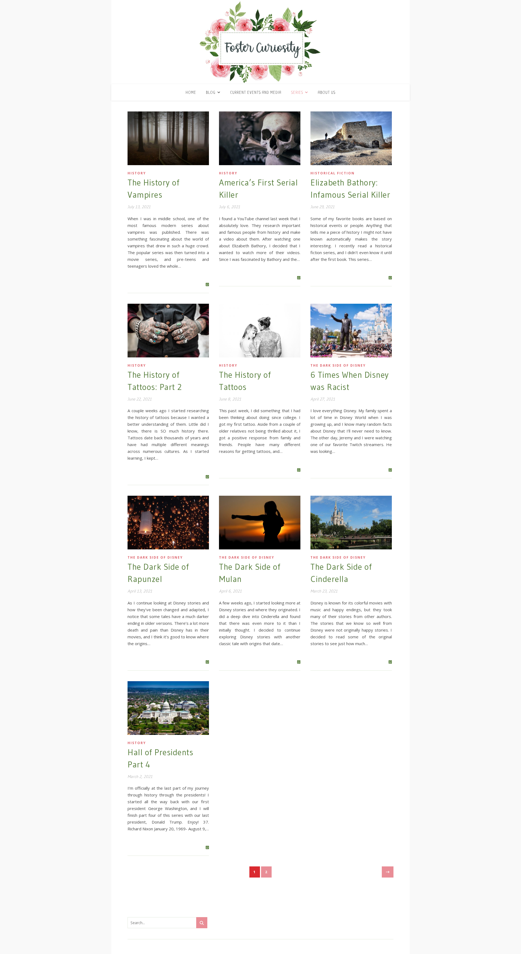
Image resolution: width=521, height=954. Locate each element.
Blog (210, 92)
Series (297, 92)
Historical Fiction (332, 173)
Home (191, 92)
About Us (326, 92)
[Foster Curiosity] (260, 42)
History (137, 173)
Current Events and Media (255, 92)
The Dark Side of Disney (338, 365)
